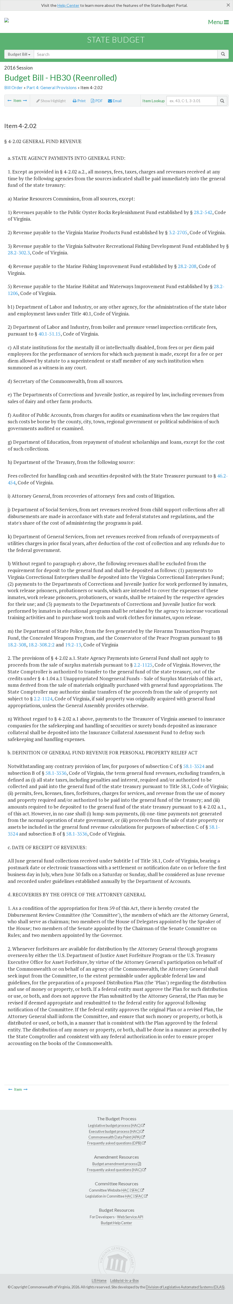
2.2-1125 (143, 665)
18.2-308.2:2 (41, 644)
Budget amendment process (114, 1163)
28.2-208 (187, 266)
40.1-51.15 (49, 333)
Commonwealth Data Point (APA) (114, 1137)
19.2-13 (73, 644)
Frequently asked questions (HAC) (114, 1169)
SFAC (135, 1190)
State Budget (116, 39)
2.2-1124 (43, 698)
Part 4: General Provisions (51, 87)
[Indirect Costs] (25, 100)
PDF (98, 101)
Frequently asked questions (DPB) (114, 1143)
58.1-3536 (55, 773)
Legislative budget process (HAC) (114, 1125)
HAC (125, 1190)
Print (81, 101)
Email (117, 101)
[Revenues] (9, 100)
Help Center (68, 5)
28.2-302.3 (19, 252)
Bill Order (13, 87)
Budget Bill (18, 54)
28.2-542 (203, 212)
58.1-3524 (193, 766)
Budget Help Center (116, 1223)
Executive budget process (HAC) (114, 1131)
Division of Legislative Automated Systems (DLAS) (185, 1287)
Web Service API (130, 1217)
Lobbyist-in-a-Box (124, 1280)
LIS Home (99, 1280)
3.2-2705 (178, 232)
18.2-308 (17, 644)
